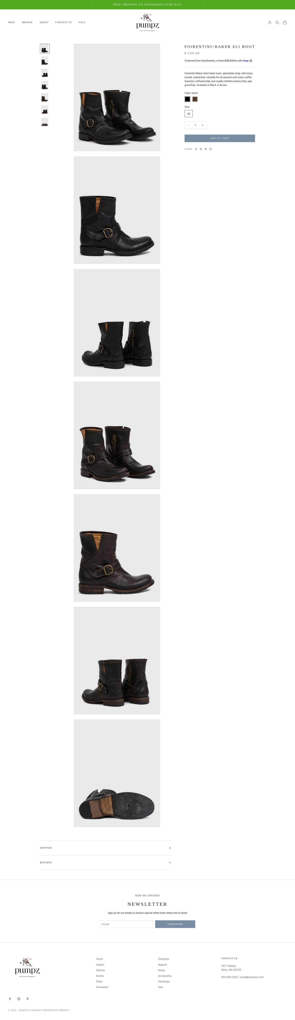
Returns (100, 970)
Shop (11, 22)
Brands (27, 22)
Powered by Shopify (56, 1010)
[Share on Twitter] (201, 149)
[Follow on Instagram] (18, 999)
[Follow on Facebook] (10, 999)
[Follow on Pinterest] (27, 999)
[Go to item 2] (45, 61)
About (44, 22)
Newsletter (102, 987)
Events (100, 975)
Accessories (164, 975)
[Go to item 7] (45, 122)
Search (100, 964)
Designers (163, 958)
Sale (82, 22)
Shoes (161, 970)
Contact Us (63, 22)
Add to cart (219, 138)
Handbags (164, 981)
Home (99, 958)
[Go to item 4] (45, 85)
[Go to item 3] (45, 73)
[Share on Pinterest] (205, 149)
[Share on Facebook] (196, 149)
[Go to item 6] (45, 110)
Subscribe (175, 924)
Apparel (162, 964)
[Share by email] (210, 149)
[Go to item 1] (45, 48)
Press (99, 981)
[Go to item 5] (45, 97)
